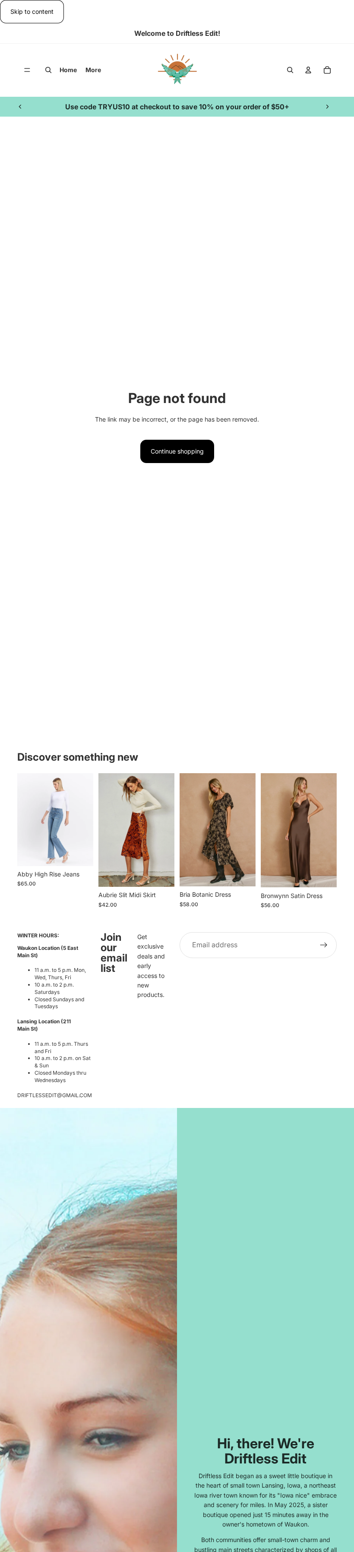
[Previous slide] (20, 106)
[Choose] (80, 852)
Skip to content (32, 11)
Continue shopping (177, 451)
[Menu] (27, 70)
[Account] (308, 70)
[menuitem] (93, 70)
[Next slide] (327, 106)
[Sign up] (324, 945)
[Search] (48, 70)
